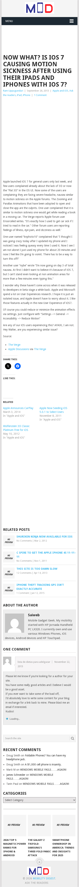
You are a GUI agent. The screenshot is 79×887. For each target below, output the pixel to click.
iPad (19, 95)
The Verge (14, 344)
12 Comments (23, 573)
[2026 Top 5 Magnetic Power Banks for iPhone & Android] (14, 825)
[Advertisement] (41, 34)
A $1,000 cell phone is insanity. (43, 764)
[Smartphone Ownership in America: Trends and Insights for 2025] (63, 825)
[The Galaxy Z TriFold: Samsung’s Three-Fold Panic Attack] (39, 825)
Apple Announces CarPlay (18, 408)
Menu (9, 21)
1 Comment (40, 95)
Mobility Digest (44, 878)
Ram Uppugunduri (13, 90)
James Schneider (15, 774)
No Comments (24, 540)
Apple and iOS (60, 90)
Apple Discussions (18, 349)
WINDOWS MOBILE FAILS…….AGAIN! (43, 769)
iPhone (26, 95)
